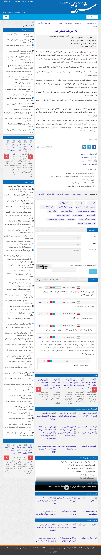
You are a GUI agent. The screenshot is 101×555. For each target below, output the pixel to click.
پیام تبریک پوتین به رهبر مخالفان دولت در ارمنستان (18, 385)
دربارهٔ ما (6, 1)
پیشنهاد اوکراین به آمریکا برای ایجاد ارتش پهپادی (19, 216)
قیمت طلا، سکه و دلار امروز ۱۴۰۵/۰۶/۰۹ (87, 428)
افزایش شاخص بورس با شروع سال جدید (80, 186)
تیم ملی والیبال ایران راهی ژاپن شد (20, 247)
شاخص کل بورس (63, 194)
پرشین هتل (52, 211)
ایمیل (94, 243)
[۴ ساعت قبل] (87, 437)
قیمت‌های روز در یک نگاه (88, 458)
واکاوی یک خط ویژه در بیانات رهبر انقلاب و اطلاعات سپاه (19, 207)
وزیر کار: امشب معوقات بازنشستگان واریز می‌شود (47, 428)
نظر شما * (92, 249)
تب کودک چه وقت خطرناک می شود (24, 464)
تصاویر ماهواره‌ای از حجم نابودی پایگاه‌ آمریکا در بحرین (20, 40)
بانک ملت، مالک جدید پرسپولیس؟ (83, 183)
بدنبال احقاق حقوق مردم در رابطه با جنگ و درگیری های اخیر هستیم (19, 357)
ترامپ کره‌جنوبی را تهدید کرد (22, 95)
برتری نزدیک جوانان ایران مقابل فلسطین (18, 212)
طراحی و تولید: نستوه (50, 551)
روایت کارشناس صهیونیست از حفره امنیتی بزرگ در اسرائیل (18, 296)
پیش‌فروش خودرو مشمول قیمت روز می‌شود (43, 395)
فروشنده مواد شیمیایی (56, 219)
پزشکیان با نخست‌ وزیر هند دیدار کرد (19, 309)
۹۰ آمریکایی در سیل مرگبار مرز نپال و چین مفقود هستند (18, 236)
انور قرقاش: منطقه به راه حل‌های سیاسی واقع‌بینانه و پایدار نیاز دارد (19, 242)
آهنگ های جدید (66, 211)
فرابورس (41, 194)
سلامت (30, 440)
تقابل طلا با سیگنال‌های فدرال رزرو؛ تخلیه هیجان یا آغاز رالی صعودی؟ (18, 334)
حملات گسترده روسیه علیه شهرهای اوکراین (20, 391)
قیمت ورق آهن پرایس (87, 219)
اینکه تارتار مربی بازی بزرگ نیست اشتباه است (19, 275)
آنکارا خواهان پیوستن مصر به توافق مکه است (19, 351)
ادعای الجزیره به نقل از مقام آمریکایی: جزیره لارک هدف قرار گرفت (20, 78)
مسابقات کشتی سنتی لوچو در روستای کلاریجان (66, 539)
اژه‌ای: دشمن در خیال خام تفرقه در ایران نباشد (19, 368)
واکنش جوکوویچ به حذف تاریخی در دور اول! (19, 328)
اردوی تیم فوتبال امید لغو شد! (21, 86)
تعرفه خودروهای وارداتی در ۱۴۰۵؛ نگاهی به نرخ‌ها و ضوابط (55, 398)
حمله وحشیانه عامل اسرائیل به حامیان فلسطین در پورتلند (20, 105)
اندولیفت (71, 219)
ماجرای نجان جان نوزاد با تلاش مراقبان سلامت (18, 464)
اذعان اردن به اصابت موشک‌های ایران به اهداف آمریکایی (19, 35)
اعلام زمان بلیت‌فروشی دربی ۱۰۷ (68, 513)
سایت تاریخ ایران (65, 202)
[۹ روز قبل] (54, 386)
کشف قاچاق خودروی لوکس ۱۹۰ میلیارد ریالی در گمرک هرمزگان (91, 396)
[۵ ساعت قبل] (66, 437)
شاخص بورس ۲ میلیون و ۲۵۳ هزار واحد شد (79, 173)
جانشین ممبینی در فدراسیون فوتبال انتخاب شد (46, 513)
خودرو (95, 375)
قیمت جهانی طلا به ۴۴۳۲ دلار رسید (83, 471)
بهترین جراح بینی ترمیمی (86, 211)
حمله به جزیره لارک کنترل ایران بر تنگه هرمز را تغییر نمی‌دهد (19, 434)
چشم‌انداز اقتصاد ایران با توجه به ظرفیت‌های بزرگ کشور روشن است (72, 176)
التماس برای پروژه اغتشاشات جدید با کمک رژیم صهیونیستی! (20, 52)
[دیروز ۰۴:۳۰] (13, 452)
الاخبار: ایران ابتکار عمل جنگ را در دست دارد (19, 379)
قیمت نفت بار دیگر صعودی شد (21, 109)
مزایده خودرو (77, 215)
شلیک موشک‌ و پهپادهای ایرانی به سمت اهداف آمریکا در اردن (72, 486)
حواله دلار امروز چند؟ (88, 475)
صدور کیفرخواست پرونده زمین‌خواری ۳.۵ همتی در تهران (47, 449)
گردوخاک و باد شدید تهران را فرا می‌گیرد (7, 160)
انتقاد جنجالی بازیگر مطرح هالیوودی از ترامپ (20, 131)
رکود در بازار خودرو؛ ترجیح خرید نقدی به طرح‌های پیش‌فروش (79, 396)
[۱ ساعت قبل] (66, 418)
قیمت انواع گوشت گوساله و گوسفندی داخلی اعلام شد (77, 462)
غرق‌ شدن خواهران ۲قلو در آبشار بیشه (18, 56)
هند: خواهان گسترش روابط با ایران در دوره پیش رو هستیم (20, 231)
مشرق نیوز (78, 6)
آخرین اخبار (29, 182)
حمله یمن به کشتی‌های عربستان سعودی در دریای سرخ (19, 339)
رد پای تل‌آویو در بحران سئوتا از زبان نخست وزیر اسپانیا (20, 396)
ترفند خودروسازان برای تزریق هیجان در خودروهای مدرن (68, 398)
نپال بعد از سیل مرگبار (89, 538)
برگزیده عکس (92, 520)
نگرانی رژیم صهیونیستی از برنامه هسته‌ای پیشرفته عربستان (19, 345)
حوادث (30, 137)
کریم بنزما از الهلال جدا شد (22, 82)
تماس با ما (15, 1)
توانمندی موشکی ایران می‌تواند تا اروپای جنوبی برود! (19, 99)
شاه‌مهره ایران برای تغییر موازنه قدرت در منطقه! (19, 46)
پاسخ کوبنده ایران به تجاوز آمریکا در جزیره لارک (18, 113)
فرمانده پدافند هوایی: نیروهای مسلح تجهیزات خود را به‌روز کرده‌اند (20, 260)
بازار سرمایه (50, 194)
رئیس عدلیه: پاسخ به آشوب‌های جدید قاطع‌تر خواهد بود (20, 266)
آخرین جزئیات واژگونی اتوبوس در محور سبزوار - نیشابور (24, 163)
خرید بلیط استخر (63, 215)
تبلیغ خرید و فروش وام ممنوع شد (20, 424)
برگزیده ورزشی (92, 493)
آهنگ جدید (91, 215)
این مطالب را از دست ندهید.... (86, 409)
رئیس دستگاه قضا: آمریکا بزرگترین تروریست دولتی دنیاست (21, 190)
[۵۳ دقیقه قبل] (87, 503)
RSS (29, 1)
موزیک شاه (80, 202)
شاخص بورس (76, 194)
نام (95, 236)
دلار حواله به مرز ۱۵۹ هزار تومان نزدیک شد (81, 468)
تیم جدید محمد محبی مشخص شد (89, 513)
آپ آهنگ (91, 202)
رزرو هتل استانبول (65, 207)
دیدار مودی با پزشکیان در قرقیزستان (19, 221)
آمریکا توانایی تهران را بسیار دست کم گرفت (20, 313)
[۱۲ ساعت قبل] (24, 453)
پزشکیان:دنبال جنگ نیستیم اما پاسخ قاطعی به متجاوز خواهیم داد (20, 66)
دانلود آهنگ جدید (48, 207)
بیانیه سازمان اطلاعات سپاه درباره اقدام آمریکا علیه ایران (19, 61)
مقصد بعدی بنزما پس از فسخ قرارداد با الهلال (19, 402)
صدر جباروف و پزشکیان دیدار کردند (19, 186)
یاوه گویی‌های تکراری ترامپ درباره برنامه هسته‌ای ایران (19, 119)
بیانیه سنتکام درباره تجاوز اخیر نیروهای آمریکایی (19, 72)
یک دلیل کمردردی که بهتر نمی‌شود (13, 463)
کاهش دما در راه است (89, 446)
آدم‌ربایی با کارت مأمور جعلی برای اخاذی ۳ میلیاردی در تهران (30, 165)
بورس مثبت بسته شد (87, 179)
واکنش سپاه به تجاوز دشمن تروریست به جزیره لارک (19, 90)
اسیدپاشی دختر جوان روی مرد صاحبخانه (67, 448)
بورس (85, 194)
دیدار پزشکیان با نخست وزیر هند (20, 306)
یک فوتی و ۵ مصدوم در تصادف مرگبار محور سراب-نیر (13, 164)
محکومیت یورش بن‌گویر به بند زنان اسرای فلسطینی (19, 225)
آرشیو (23, 1)
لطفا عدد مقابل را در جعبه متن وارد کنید (83, 265)
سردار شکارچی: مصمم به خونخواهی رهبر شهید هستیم (18, 301)
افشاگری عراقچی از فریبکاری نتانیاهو (19, 324)
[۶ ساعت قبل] (66, 487)
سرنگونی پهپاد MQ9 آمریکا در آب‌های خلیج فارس (20, 125)
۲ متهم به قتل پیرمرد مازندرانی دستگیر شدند (68, 428)
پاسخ (40, 287)
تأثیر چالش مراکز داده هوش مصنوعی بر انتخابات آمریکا (19, 374)
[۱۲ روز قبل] (42, 384)
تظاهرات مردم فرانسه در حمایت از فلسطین (21, 419)
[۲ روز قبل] (90, 386)
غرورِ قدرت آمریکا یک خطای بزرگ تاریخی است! (19, 251)
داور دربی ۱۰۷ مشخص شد (22, 270)
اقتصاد (91, 16)
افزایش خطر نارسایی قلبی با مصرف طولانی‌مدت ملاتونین (30, 465)
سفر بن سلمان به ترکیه (23, 279)
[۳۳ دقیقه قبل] (87, 418)
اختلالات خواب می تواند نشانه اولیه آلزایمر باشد (7, 465)
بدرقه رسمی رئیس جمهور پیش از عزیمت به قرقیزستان (46, 539)
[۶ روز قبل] (78, 385)
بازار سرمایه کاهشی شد (66, 31)
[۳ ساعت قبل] (46, 418)
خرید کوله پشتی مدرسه (86, 223)
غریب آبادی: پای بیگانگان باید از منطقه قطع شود (20, 413)
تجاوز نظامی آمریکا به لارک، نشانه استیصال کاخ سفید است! (21, 408)
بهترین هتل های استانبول (85, 207)
